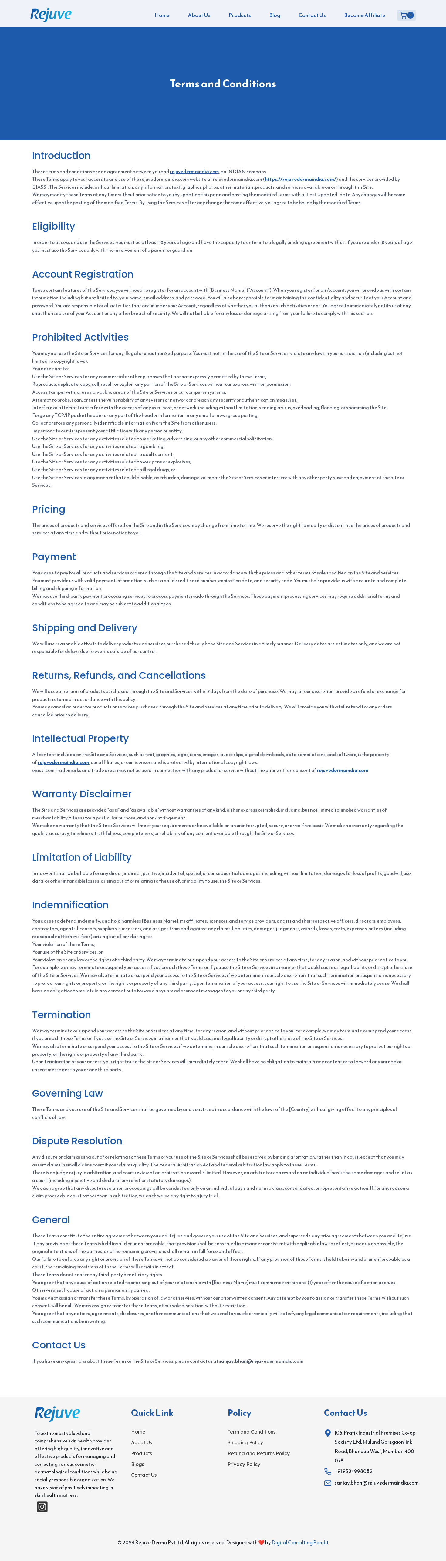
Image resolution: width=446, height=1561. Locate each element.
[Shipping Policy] (245, 1443)
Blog (274, 15)
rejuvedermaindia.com (194, 171)
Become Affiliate (364, 15)
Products (240, 15)
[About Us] (141, 1443)
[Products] (141, 1454)
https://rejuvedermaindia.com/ (300, 179)
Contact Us (312, 15)
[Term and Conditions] (251, 1432)
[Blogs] (137, 1464)
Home (162, 15)
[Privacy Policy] (244, 1464)
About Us (199, 15)
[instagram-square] (42, 1506)
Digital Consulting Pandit (300, 1542)
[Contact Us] (144, 1475)
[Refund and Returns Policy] (259, 1454)
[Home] (138, 1432)
